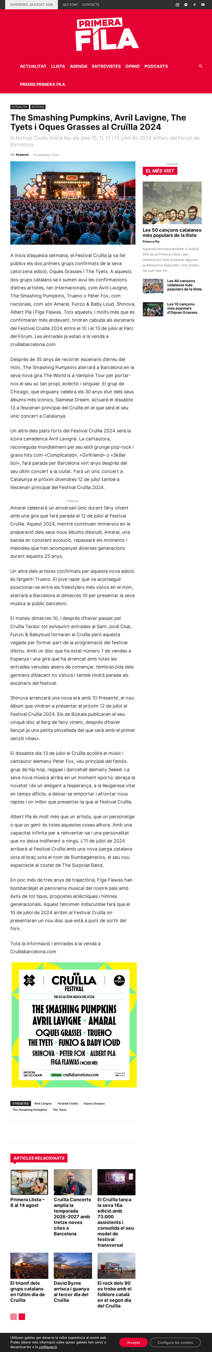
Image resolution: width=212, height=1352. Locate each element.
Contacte (90, 4)
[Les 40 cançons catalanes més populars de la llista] (153, 286)
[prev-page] (13, 1316)
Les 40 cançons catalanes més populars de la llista (184, 285)
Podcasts (156, 66)
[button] (200, 66)
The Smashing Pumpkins (30, 1109)
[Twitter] (39, 1132)
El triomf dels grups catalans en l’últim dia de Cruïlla (27, 1291)
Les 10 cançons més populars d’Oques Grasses (182, 308)
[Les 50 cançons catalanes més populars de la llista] (172, 203)
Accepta (133, 1342)
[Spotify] (186, 4)
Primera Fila (151, 241)
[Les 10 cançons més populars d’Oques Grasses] (153, 309)
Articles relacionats (38, 1158)
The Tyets (59, 1109)
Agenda (78, 66)
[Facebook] (51, 1132)
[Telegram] (27, 1132)
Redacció (22, 154)
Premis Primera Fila (42, 84)
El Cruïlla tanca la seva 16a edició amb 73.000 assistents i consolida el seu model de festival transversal (115, 1222)
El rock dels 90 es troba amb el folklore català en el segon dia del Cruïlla (114, 1294)
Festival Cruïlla (68, 1103)
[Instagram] (177, 4)
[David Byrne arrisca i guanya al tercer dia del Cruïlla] (73, 1266)
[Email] (63, 1132)
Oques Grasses (94, 1103)
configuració (48, 1347)
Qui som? (70, 4)
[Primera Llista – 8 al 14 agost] (29, 1182)
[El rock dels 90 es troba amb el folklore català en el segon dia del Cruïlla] (116, 1266)
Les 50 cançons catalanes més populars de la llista (172, 232)
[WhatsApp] (15, 1132)
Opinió (132, 66)
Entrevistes (106, 66)
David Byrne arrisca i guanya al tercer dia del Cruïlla (71, 1291)
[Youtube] (203, 4)
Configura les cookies (175, 1342)
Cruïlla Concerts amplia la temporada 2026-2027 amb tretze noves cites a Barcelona (72, 1216)
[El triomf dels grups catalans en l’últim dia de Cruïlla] (29, 1266)
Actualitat (33, 66)
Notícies (38, 106)
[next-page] (22, 1316)
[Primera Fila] (106, 33)
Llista (58, 66)
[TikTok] (194, 4)
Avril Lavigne (43, 1103)
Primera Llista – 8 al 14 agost (27, 1202)
